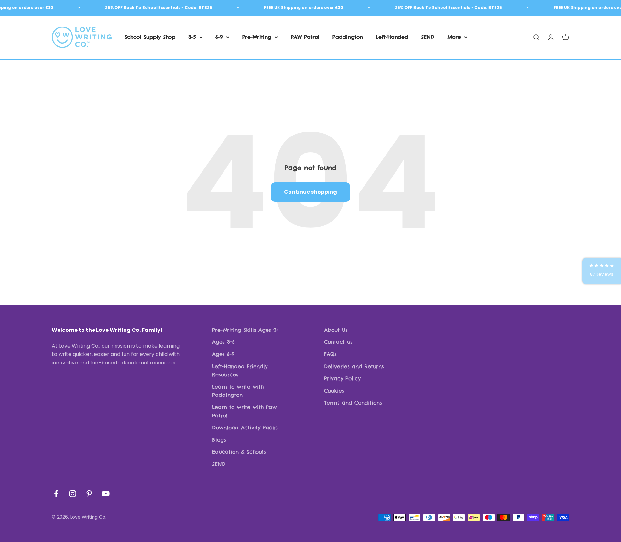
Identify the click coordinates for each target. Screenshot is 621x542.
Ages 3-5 (223, 342)
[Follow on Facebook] (56, 493)
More (454, 37)
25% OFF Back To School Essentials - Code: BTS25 (152, 7)
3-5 (192, 37)
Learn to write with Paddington (238, 391)
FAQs (330, 354)
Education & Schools (239, 452)
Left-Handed (392, 37)
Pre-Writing (256, 37)
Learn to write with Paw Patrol (244, 411)
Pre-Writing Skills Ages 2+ (245, 330)
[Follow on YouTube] (105, 493)
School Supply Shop (150, 37)
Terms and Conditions (353, 402)
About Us (336, 330)
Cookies (334, 390)
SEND (427, 37)
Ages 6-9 (223, 354)
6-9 (219, 37)
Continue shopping (310, 192)
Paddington (347, 37)
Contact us (338, 342)
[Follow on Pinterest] (89, 493)
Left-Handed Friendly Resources (239, 370)
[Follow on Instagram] (72, 493)
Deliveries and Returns (354, 366)
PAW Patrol (305, 37)
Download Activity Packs (245, 427)
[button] (601, 271)
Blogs (219, 440)
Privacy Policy (342, 378)
